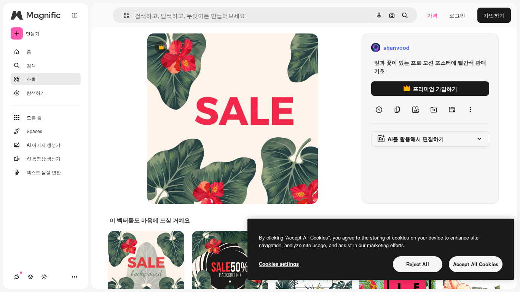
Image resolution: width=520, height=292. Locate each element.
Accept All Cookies (475, 264)
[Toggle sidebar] (75, 15)
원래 (191, 48)
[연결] (17, 277)
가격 (432, 15)
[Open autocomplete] (123, 15)
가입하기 (494, 15)
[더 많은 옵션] (470, 109)
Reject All (417, 264)
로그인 (457, 15)
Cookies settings (279, 263)
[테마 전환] (44, 277)
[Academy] (30, 277)
